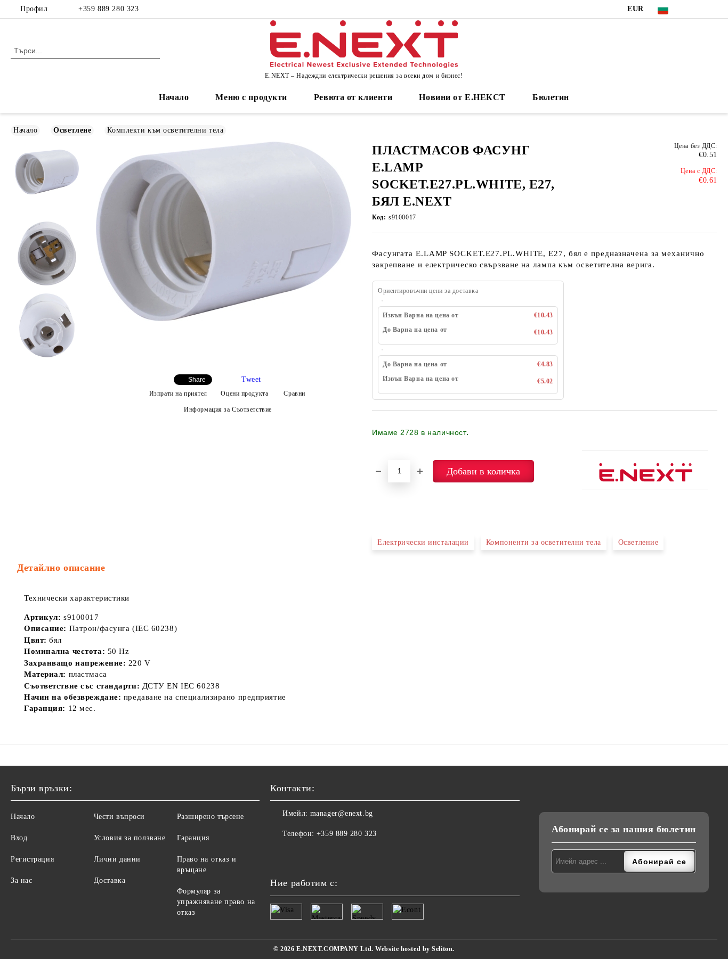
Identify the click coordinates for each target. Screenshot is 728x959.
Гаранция (193, 838)
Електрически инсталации (423, 542)
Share (197, 379)
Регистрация (32, 859)
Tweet (251, 379)
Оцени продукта (244, 393)
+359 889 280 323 (108, 9)
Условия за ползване (130, 838)
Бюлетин (550, 97)
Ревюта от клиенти (353, 97)
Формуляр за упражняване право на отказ (216, 901)
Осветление (638, 542)
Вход (19, 838)
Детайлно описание (61, 567)
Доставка (109, 880)
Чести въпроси (119, 817)
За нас (21, 880)
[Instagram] (711, 9)
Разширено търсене (211, 817)
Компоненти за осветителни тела (543, 542)
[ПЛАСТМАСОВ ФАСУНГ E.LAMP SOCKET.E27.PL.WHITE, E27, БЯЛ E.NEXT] (223, 319)
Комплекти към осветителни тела (165, 130)
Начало (174, 97)
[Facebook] (695, 9)
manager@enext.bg (341, 813)
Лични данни (117, 859)
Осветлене (72, 130)
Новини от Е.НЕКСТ (462, 97)
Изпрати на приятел (178, 393)
